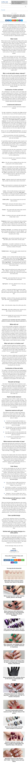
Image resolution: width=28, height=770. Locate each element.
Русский (3, 10)
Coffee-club (4, 2)
